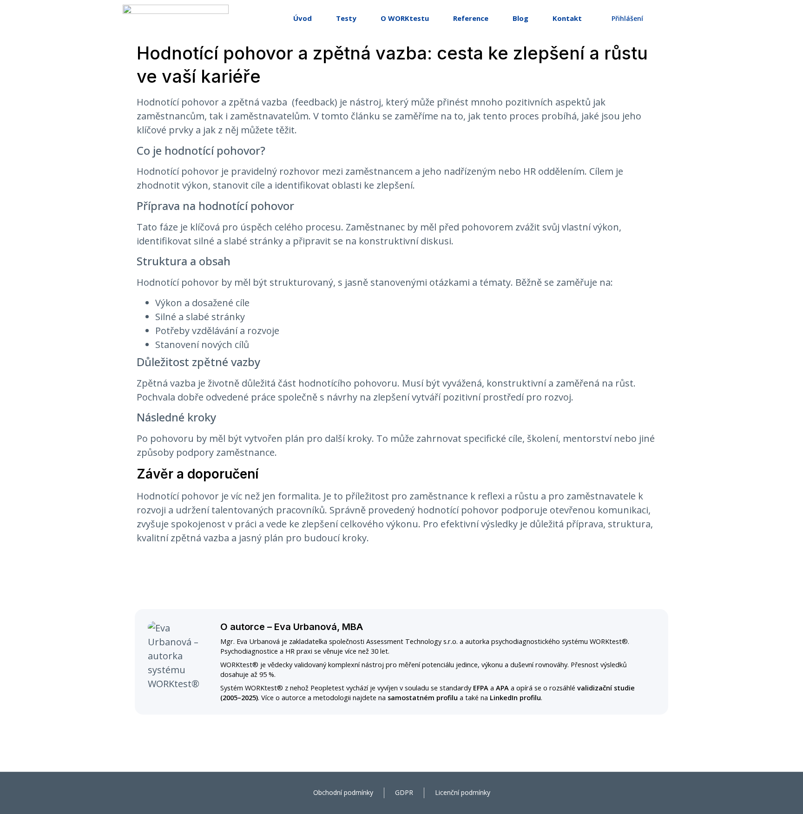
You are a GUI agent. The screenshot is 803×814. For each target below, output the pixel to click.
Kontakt (567, 18)
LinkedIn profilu (515, 697)
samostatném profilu (423, 697)
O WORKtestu (405, 18)
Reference (470, 18)
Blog (520, 18)
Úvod (302, 18)
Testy (346, 18)
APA (502, 687)
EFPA (480, 687)
